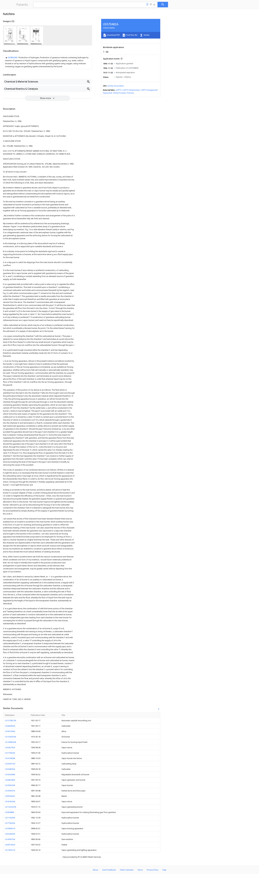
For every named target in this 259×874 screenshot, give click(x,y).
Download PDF (113, 35)
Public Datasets (126, 870)
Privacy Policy (152, 870)
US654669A (10, 834)
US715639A (10, 818)
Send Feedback (109, 870)
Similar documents (115, 86)
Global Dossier (119, 93)
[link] (47, 62)
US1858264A (10, 742)
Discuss (130, 93)
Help (164, 870)
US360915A (10, 764)
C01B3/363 (13, 57)
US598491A (10, 828)
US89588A (9, 812)
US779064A (10, 753)
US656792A (10, 747)
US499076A (10, 839)
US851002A (10, 845)
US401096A (10, 731)
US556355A (10, 785)
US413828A (10, 758)
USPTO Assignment (149, 90)
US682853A (10, 726)
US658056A (10, 769)
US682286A (10, 780)
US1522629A (10, 807)
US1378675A (10, 720)
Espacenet (107, 93)
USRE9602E (10, 796)
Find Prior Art (131, 35)
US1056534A (10, 737)
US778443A (10, 823)
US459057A (10, 791)
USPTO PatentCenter (131, 90)
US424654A (10, 801)
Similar (146, 35)
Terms (140, 870)
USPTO (119, 90)
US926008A (10, 774)
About (95, 870)
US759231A (10, 850)
